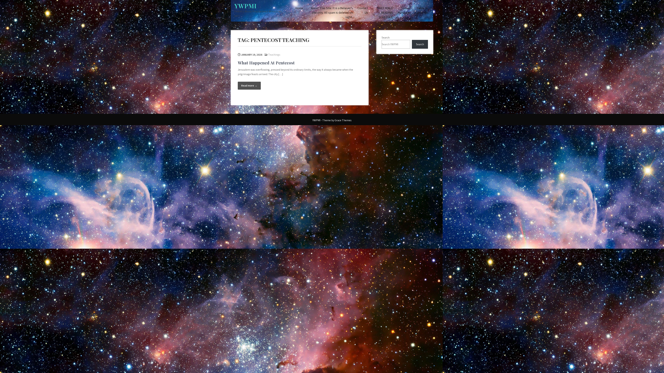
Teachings (274, 54)
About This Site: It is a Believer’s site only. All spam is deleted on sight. (332, 12)
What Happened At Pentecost (266, 62)
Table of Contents (421, 10)
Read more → (249, 85)
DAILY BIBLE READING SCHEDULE (385, 12)
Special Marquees (404, 10)
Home (299, 8)
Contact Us (363, 10)
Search (386, 37)
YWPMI (245, 6)
